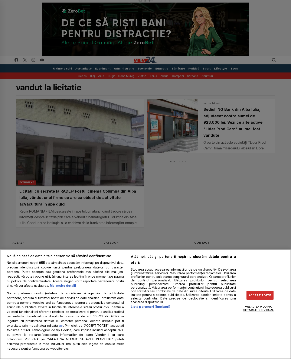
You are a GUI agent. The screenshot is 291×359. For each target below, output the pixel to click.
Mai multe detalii (63, 285)
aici (61, 325)
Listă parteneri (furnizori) (150, 306)
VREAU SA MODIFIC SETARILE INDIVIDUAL (258, 308)
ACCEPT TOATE (260, 295)
